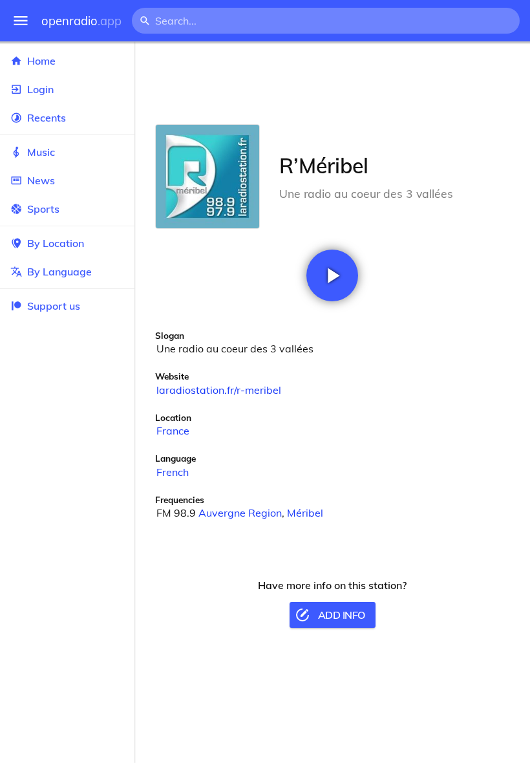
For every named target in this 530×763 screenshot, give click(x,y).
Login (40, 89)
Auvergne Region (240, 512)
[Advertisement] (332, 83)
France (172, 430)
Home (41, 60)
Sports (43, 208)
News (41, 180)
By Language (59, 271)
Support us (53, 305)
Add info (341, 614)
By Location (55, 243)
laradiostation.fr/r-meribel (218, 389)
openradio (81, 21)
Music (41, 151)
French (172, 472)
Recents (46, 117)
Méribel (305, 512)
